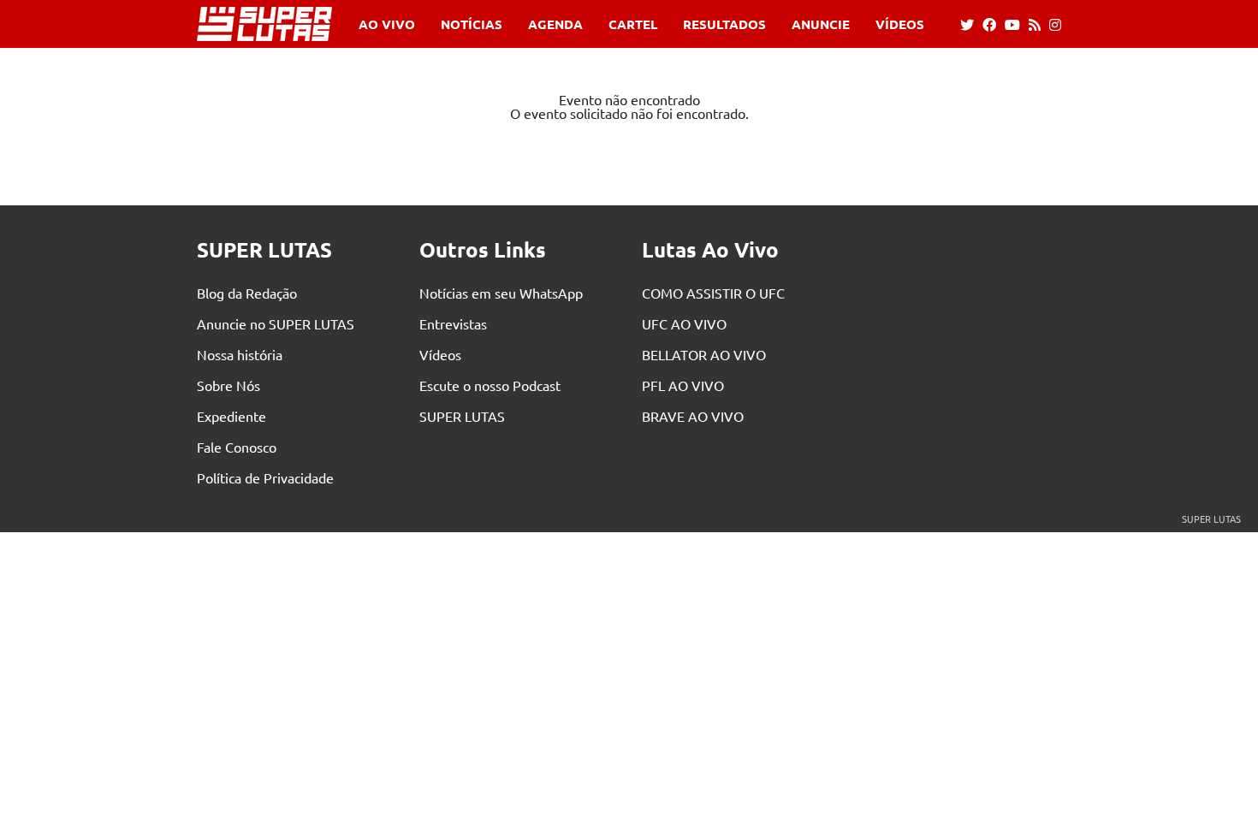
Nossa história (239, 354)
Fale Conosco (236, 446)
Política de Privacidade (265, 477)
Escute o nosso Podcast (490, 385)
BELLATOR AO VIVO (704, 354)
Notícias (471, 24)
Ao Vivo (387, 24)
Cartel (632, 24)
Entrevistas (453, 323)
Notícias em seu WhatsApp (501, 292)
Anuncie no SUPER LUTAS (275, 323)
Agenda (555, 24)
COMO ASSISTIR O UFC (713, 292)
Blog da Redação (247, 292)
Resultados (724, 24)
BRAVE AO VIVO (693, 415)
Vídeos (899, 24)
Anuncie (821, 24)
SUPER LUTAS (462, 415)
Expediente (231, 415)
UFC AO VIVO (684, 323)
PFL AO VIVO (683, 385)
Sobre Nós (228, 385)
